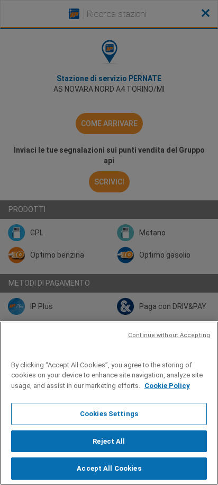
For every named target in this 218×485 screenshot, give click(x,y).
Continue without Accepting (169, 335)
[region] (109, 403)
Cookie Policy (167, 386)
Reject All (109, 441)
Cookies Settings (109, 414)
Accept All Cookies (109, 468)
